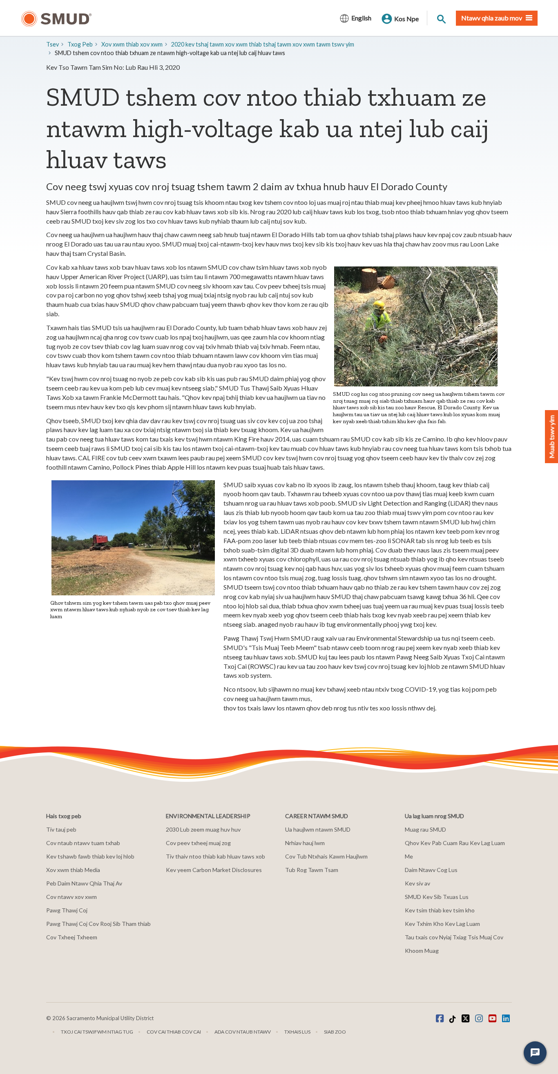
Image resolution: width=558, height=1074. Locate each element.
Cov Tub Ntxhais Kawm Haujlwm (326, 856)
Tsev (52, 44)
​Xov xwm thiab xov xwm (132, 44)
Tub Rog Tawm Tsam (311, 869)
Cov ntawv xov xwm (71, 896)
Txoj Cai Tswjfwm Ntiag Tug (97, 1032)
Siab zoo (335, 1032)
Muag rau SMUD (425, 829)
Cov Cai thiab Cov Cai (174, 1032)
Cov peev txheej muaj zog (198, 842)
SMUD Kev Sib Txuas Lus (437, 896)
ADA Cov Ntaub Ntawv (242, 1032)
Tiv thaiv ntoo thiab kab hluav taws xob (215, 856)
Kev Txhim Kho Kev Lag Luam (442, 923)
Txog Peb (80, 44)
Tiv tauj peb (61, 829)
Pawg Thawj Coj (66, 910)
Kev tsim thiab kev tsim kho (440, 910)
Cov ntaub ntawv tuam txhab (83, 842)
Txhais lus (297, 1032)
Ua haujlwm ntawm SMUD (317, 829)
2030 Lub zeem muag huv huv (203, 829)
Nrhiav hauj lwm (305, 842)
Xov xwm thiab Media (73, 869)
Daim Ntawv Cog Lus (431, 869)
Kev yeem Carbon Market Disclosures (214, 869)
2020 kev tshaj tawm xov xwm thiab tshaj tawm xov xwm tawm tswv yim (262, 44)
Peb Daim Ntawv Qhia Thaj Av (84, 883)
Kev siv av (417, 883)
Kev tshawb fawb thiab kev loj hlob (90, 856)
